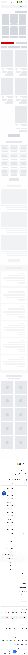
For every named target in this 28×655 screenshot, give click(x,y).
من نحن (11, 538)
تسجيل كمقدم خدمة (23, 594)
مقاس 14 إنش (10, 495)
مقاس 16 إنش (10, 502)
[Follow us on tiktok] (9, 628)
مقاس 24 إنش (10, 529)
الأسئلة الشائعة (10, 545)
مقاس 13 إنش (10, 492)
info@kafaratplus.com (20, 468)
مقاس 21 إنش (10, 519)
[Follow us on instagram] (21, 628)
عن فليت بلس (24, 583)
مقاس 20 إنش (10, 515)
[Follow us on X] (17, 628)
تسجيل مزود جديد (23, 598)
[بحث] (15, 651)
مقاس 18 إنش (10, 509)
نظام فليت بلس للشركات (22, 580)
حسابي (11, 569)
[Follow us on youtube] (13, 628)
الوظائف (11, 565)
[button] (26, 2)
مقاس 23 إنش (10, 526)
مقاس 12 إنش (10, 488)
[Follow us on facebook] (25, 628)
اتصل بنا (11, 541)
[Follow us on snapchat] (5, 628)
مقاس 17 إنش (10, 505)
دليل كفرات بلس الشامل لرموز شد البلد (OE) (7, 555)
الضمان (11, 562)
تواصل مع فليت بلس (23, 587)
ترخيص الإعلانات (10, 558)
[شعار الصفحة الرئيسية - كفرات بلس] (20, 2)
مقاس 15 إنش (10, 499)
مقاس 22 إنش (10, 522)
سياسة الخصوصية (9, 548)
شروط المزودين (24, 601)
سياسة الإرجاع (10, 552)
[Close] (4, 493)
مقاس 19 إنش (10, 512)
